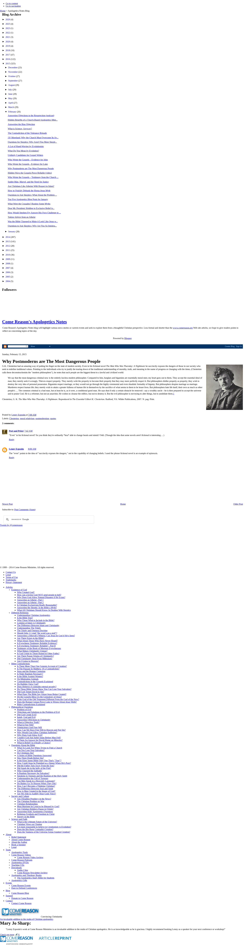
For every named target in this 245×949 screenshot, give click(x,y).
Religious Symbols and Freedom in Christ (35, 814)
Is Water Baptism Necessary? (30, 674)
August (11, 85)
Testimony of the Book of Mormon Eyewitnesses (39, 648)
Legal (8, 575)
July (10, 89)
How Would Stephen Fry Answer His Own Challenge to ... (34, 212)
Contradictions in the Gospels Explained (35, 681)
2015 (8, 63)
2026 (8, 19)
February (12, 111)
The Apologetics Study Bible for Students (35, 878)
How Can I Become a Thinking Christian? (36, 786)
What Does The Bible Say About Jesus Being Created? (41, 694)
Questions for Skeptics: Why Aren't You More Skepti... (32, 142)
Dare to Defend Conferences (24, 888)
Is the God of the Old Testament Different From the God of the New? (48, 699)
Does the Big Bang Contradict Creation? (35, 829)
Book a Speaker (18, 844)
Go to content (12, 3)
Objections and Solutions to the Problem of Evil (38, 712)
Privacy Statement (14, 582)
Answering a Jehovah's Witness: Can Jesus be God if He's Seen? (46, 635)
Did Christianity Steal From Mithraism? (34, 658)
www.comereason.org (183, 328)
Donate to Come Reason (22, 898)
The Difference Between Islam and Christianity (38, 625)
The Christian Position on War (30, 801)
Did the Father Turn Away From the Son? (35, 765)
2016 (8, 59)
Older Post (238, 504)
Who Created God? (25, 592)
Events (9, 883)
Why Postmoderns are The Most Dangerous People (31, 168)
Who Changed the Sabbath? (29, 771)
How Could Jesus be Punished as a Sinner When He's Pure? (44, 763)
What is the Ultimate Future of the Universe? (37, 822)
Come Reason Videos (21, 855)
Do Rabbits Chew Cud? (28, 684)
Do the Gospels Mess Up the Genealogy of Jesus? (39, 697)
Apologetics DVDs (20, 862)
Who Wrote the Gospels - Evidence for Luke (28, 164)
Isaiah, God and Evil (26, 717)
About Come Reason (20, 839)
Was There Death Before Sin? (30, 758)
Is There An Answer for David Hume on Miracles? (40, 740)
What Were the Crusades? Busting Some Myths (29, 204)
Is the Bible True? (25, 618)
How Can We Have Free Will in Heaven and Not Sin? (41, 730)
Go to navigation (13, 6)
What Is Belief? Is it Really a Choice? (34, 742)
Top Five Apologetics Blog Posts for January (28, 199)
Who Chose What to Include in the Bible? (35, 620)
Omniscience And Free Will (29, 727)
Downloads (16, 867)
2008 (8, 263)
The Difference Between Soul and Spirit (35, 788)
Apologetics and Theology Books (26, 875)
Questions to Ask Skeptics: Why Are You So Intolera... (32, 226)
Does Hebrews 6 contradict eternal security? (36, 686)
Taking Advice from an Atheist (21, 217)
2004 (8, 281)
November (13, 72)
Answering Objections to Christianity (33, 720)
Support (9, 895)
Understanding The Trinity (29, 628)
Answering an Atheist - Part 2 (30, 602)
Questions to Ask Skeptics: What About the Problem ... (32, 195)
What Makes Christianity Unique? (32, 651)
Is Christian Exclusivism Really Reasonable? (37, 605)
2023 (8, 28)
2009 (8, 259)
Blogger (127, 338)
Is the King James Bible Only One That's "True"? (39, 760)
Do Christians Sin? (25, 753)
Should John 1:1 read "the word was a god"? (37, 633)
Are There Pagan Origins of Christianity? (35, 656)
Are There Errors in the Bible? (30, 638)
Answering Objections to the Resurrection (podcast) (31, 115)
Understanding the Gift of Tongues (32, 778)
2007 (8, 268)
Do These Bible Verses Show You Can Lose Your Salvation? (44, 689)
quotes (53, 418)
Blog (8, 890)
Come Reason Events (21, 885)
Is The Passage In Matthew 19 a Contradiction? (38, 669)
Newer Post (7, 504)
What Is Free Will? (25, 725)
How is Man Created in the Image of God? (36, 791)
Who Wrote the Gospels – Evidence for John (28, 159)
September (13, 80)
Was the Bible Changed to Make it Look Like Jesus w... (33, 221)
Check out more (7, 934)
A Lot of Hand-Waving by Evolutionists (26, 146)
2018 (8, 50)
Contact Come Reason (21, 903)
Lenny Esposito (16, 449)
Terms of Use (12, 577)
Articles (9, 587)
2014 (8, 237)
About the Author (19, 842)
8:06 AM (32, 449)
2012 (8, 246)
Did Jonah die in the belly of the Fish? (34, 768)
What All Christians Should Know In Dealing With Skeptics (44, 610)
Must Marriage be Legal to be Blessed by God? (38, 806)
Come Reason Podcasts (21, 860)
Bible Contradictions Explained (31, 704)
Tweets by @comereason (11, 525)
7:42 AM (28, 431)
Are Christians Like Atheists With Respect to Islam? (31, 186)
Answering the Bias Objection (21, 124)
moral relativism (27, 418)
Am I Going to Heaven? (28, 661)
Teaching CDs (17, 865)
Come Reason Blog (20, 893)
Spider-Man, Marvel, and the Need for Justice (28, 182)
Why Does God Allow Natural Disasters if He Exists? (41, 597)
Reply (11, 439)
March (11, 107)
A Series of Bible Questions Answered (34, 755)
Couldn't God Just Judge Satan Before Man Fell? (39, 737)
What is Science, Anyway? (20, 128)
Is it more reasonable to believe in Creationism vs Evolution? (44, 827)
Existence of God (19, 590)
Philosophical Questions (22, 707)
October (12, 76)
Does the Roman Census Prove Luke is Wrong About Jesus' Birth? (47, 702)
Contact (9, 901)
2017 (8, 55)
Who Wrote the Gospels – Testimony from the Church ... (33, 177)
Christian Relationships (27, 804)
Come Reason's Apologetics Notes (34, 321)
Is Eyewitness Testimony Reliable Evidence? (37, 643)
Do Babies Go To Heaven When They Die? (36, 783)
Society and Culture (20, 796)
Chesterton (14, 418)
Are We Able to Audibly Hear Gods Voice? (36, 793)
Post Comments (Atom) (24, 509)
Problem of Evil (24, 709)
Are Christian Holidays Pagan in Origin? (35, 809)
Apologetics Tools (19, 852)
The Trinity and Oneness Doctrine (32, 630)
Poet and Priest (16, 431)
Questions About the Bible (23, 745)
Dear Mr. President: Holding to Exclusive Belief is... (31, 208)
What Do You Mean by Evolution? (23, 151)
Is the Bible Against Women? (30, 676)
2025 (8, 24)
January (12, 231)
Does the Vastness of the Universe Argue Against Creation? (43, 832)
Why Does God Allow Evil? (30, 735)
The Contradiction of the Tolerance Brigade (27, 133)
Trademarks (11, 580)
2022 (8, 32)
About (8, 834)
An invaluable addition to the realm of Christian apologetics (26, 919)
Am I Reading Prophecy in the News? (34, 799)
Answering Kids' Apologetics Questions (35, 811)
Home (3, 11)
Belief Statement (18, 837)
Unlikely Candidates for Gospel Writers (25, 155)
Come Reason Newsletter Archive (32, 873)
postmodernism (42, 418)
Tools (8, 850)
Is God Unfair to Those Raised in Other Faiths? (38, 653)
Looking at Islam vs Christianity (31, 623)
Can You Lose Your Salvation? (31, 750)
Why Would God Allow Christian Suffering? (37, 732)
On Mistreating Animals (27, 679)
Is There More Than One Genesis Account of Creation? (42, 666)
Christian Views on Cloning (29, 824)
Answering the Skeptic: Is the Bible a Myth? (37, 607)
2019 (8, 46)
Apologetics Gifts (19, 880)
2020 (8, 41)
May (10, 98)
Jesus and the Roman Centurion (31, 671)
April (10, 103)
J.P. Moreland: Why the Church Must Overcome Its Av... (33, 137)
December (13, 67)
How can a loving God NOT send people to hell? (39, 595)
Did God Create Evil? (27, 714)
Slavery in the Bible (26, 816)
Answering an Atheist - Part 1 (30, 600)
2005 (8, 276)
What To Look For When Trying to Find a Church (39, 748)
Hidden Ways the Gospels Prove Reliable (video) (30, 173)
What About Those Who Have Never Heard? (37, 641)
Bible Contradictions (20, 663)
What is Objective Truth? (28, 722)
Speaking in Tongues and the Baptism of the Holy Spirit (42, 776)
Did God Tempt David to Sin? (30, 692)
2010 (8, 255)
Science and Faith (19, 819)
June (10, 94)
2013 (8, 241)
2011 (8, 250)
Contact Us (11, 572)
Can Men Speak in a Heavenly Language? (36, 781)
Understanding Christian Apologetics (33, 615)
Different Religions (19, 612)
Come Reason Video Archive (30, 857)
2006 (8, 272)
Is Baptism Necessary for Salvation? (33, 773)
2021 (8, 37)
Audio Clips (22, 870)
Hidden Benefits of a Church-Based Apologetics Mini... (33, 120)
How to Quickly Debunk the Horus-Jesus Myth (29, 190)
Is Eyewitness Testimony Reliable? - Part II (36, 646)
